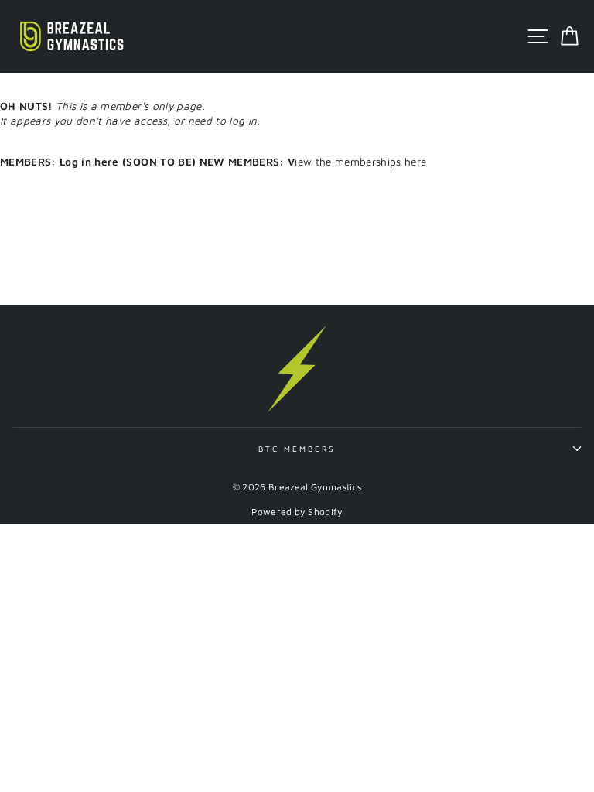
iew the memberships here (274, 161)
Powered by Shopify (296, 511)
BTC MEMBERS (297, 448)
